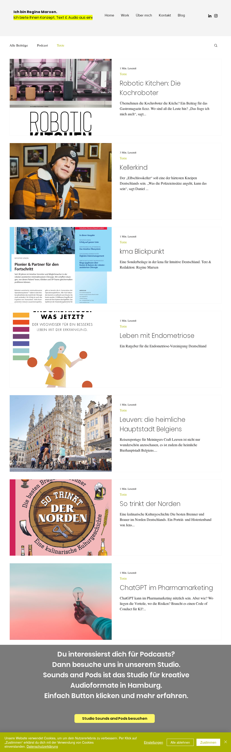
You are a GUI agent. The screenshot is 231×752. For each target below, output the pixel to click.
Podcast (42, 45)
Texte (60, 45)
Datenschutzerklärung (42, 746)
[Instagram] (216, 16)
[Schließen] (225, 742)
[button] (216, 45)
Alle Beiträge (18, 45)
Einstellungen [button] (153, 742)
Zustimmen (208, 742)
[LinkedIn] (210, 16)
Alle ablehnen (180, 742)
